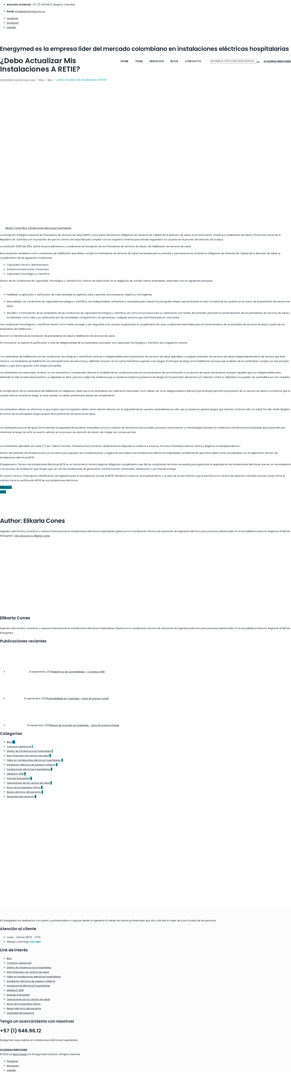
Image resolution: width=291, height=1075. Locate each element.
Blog (174, 61)
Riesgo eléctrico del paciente (24, 792)
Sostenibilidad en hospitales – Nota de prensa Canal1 (78, 698)
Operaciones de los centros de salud (28, 783)
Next (3, 492)
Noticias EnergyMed (18, 778)
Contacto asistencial (19, 746)
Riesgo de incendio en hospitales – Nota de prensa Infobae (84, 725)
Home (124, 61)
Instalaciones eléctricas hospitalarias (49, 228)
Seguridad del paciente (20, 796)
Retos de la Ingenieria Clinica (23, 787)
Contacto (193, 61)
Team (139, 61)
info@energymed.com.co (30, 11)
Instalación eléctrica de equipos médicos (31, 764)
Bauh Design (20, 1054)
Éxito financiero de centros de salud (28, 755)
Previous (6, 487)
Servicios (156, 61)
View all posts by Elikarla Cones (32, 536)
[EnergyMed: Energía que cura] (145, 36)
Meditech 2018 (15, 774)
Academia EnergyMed (277, 61)
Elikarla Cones (13, 228)
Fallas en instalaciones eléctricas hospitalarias (34, 760)
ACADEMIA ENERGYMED (13, 1049)
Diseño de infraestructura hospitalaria (29, 751)
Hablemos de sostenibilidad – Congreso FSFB (78, 671)
